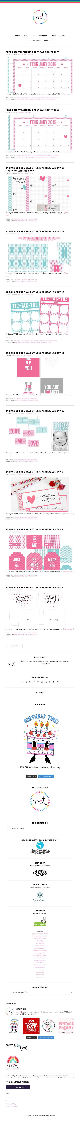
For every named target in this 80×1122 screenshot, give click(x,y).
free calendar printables (36, 97)
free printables (49, 97)
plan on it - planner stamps (40, 934)
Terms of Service (12, 1106)
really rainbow (40, 962)
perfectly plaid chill (40, 948)
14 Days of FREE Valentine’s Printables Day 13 (35, 231)
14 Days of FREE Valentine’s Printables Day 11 (35, 353)
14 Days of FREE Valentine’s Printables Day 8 (34, 529)
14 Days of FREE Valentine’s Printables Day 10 (35, 410)
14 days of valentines (20, 97)
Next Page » (17, 646)
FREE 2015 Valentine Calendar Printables (32, 109)
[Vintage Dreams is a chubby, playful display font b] (66, 1026)
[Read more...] (67, 94)
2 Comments (29, 173)
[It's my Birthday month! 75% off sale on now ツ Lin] (40, 740)
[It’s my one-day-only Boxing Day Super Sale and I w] (31, 1026)
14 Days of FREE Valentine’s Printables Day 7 (34, 587)
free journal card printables (37, 340)
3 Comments (28, 532)
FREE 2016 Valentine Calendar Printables (32, 52)
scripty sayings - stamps (40, 936)
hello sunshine (40, 972)
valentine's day (51, 99)
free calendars (30, 99)
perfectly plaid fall (40, 953)
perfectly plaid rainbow (40, 955)
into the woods (40, 974)
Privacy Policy (11, 1103)
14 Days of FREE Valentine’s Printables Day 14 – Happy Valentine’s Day (36, 169)
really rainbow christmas (40, 965)
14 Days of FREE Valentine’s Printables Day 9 (34, 471)
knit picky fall (40, 943)
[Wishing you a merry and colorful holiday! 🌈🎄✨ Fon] (48, 1026)
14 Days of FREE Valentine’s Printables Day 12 (35, 292)
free (23, 99)
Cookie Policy (10, 1098)
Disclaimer (9, 1100)
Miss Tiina (40, 1115)
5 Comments (29, 54)
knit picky (40, 941)
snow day (40, 970)
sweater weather (40, 967)
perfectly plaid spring (40, 958)
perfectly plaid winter (40, 960)
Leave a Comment (31, 413)
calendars (17, 99)
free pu (57, 97)
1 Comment (28, 112)
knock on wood (40, 946)
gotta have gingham (40, 938)
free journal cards (24, 342)
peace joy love (40, 977)
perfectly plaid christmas (40, 950)
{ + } (48, 664)
